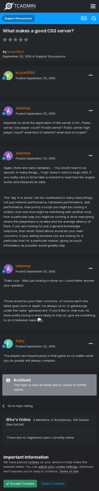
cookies (33, 462)
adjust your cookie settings (57, 466)
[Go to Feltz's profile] (8, 343)
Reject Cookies (53, 483)
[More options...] (90, 75)
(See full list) (15, 424)
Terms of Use (69, 471)
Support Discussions (50, 56)
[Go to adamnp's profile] (8, 111)
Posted (35, 78)
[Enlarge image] (40, 320)
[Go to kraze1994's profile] (8, 75)
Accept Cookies (22, 483)
